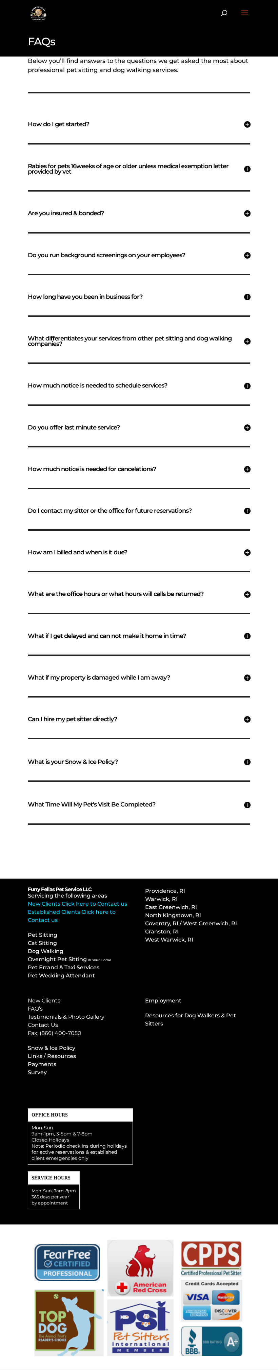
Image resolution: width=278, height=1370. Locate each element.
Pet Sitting (42, 935)
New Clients (44, 1000)
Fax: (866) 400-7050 (54, 1033)
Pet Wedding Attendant (61, 975)
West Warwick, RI (169, 939)
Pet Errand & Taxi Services (63, 967)
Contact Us (43, 1025)
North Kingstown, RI (173, 915)
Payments (42, 1064)
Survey (37, 1072)
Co (191, 923)
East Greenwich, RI (171, 907)
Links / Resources (52, 1056)
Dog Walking (45, 951)
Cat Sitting (42, 943)
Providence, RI (165, 891)
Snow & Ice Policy (51, 1048)
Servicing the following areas (67, 895)
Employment (163, 1000)
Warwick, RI (162, 899)
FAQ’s (35, 1009)
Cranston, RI (162, 931)
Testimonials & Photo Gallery (66, 1017)
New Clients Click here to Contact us (77, 904)
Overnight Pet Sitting (69, 959)
